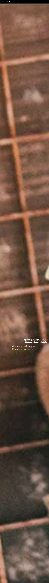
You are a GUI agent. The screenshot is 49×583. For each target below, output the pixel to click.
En (6, 1)
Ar (3, 1)
